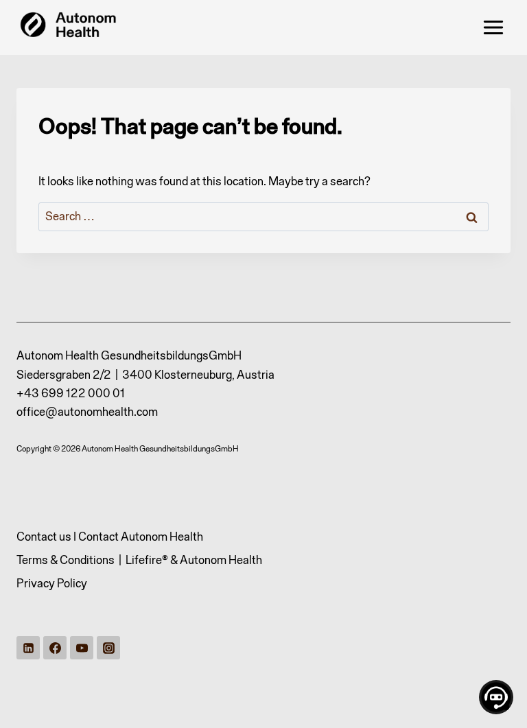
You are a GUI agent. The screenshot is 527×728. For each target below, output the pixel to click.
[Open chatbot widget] (496, 697)
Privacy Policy (51, 583)
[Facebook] (55, 647)
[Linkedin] (28, 647)
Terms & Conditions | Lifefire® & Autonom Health (139, 560)
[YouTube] (81, 647)
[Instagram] (108, 647)
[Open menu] (493, 27)
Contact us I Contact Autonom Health (109, 536)
